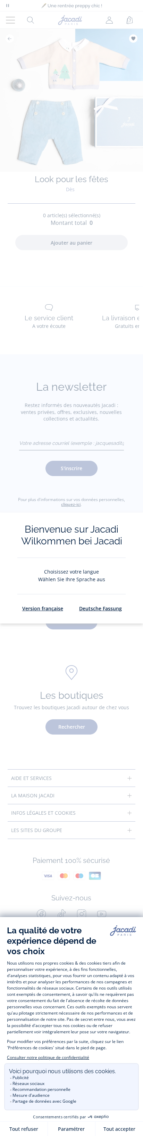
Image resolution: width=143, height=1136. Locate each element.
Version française (42, 608)
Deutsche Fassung (100, 608)
